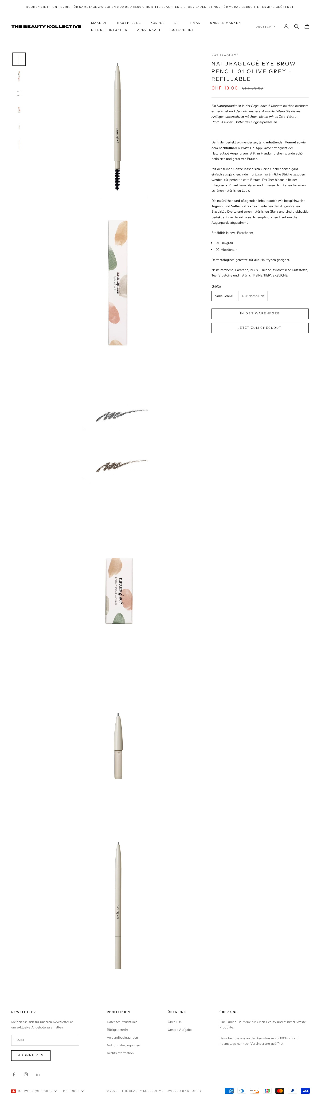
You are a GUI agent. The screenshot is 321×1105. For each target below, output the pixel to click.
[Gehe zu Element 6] (19, 143)
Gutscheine (182, 30)
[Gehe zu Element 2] (19, 76)
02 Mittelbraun (226, 250)
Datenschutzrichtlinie (122, 1022)
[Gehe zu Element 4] (19, 110)
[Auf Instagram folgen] (25, 1074)
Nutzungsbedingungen (123, 1045)
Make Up (99, 22)
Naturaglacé (225, 55)
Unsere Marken (225, 22)
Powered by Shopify (183, 1091)
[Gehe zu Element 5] (19, 127)
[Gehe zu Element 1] (19, 59)
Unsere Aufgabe (180, 1030)
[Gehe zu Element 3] (19, 93)
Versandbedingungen (122, 1037)
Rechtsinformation (120, 1053)
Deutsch (264, 26)
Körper (158, 22)
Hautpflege (129, 22)
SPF (177, 22)
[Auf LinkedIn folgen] (38, 1074)
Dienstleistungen (109, 30)
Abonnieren (31, 1055)
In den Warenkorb (260, 314)
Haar (195, 22)
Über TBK (175, 1022)
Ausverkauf (149, 30)
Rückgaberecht (117, 1030)
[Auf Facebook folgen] (13, 1074)
